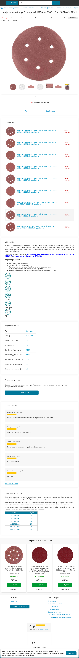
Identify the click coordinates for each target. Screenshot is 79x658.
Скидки (14, 20)
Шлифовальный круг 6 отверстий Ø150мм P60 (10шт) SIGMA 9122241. (36, 143)
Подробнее (14, 589)
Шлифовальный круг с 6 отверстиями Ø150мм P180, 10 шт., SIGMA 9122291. (37, 203)
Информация (53, 598)
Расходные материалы (30, 8)
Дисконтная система (55, 604)
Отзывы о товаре (41, 18)
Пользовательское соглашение (59, 615)
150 (27, 340)
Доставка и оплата (54, 612)
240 (27, 345)
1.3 (27, 369)
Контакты (13, 598)
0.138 (28, 350)
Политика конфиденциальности (59, 617)
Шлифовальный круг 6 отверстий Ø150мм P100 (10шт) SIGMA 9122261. (36, 167)
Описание (14, 18)
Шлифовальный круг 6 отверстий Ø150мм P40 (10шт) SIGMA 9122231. (36, 131)
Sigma (76, 8)
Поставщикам (53, 606)
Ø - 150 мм (29, 336)
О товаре (4, 18)
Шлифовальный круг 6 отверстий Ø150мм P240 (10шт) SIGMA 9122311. (36, 215)
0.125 (28, 355)
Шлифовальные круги (63, 8)
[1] (63, 3)
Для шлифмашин (47, 8)
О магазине (52, 601)
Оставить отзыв (39, 97)
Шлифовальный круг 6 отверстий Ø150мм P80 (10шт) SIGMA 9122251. (36, 155)
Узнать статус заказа (19, 606)
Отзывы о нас (55, 18)
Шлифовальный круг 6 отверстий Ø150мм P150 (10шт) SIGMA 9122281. (36, 191)
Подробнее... (44, 630)
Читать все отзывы (11, 483)
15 (27, 364)
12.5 (27, 359)
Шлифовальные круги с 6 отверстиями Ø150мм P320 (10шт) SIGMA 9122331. (36, 227)
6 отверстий (30, 331)
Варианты (5, 20)
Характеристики (26, 18)
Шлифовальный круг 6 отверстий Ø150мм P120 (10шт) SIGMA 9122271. (36, 179)
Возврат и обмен (54, 609)
